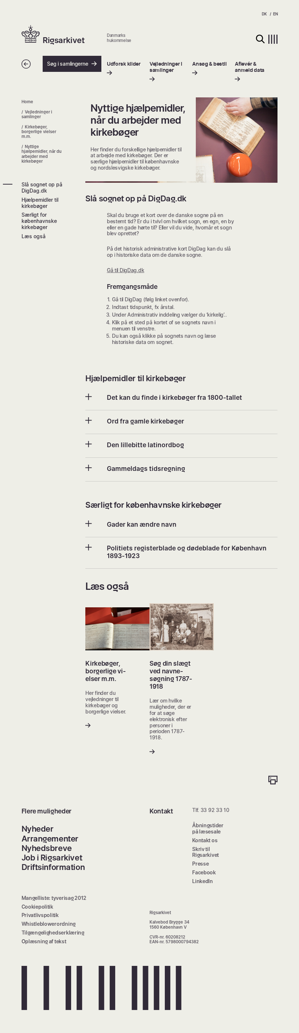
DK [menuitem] (264, 14)
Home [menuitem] (27, 101)
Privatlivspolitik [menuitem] (40, 915)
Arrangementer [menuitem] (50, 838)
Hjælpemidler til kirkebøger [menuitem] (40, 203)
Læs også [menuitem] (34, 236)
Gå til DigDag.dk (125, 270)
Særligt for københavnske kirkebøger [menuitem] (39, 221)
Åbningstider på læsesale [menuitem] (208, 828)
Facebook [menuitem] (204, 872)
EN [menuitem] (275, 14)
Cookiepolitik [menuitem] (37, 907)
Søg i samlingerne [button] (67, 64)
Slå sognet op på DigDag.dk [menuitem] (42, 187)
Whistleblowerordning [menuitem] (48, 924)
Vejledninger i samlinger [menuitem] (37, 114)
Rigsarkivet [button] (63, 40)
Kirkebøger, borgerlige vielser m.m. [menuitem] (39, 131)
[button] (32, 35)
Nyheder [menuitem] (38, 828)
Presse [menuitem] (200, 863)
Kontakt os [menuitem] (204, 840)
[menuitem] (124, 68)
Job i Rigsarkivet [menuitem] (52, 857)
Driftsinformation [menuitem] (53, 867)
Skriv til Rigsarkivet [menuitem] (205, 852)
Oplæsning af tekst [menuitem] (44, 941)
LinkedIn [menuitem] (202, 881)
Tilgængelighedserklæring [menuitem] (53, 932)
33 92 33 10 (215, 810)
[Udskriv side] (272, 780)
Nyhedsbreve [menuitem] (47, 848)
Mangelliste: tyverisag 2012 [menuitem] (54, 898)
